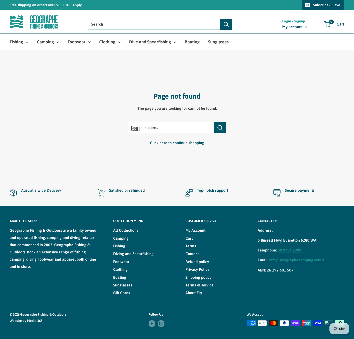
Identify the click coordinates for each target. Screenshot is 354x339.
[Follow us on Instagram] (161, 323)
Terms (190, 246)
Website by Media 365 (26, 321)
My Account (195, 230)
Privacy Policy (197, 269)
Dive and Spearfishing (150, 41)
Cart (189, 238)
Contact (192, 253)
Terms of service (199, 285)
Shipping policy (198, 277)
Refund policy (197, 261)
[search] (154, 24)
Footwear (76, 41)
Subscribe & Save (326, 5)
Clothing (107, 41)
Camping (45, 41)
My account (293, 26)
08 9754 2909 (289, 250)
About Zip (193, 293)
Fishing (16, 41)
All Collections (125, 230)
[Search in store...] (220, 127)
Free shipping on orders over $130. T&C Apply (46, 5)
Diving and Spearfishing (133, 253)
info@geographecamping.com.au (298, 260)
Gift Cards (121, 293)
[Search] (226, 24)
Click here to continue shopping (177, 143)
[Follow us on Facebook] (152, 323)
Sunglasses (218, 41)
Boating (192, 41)
